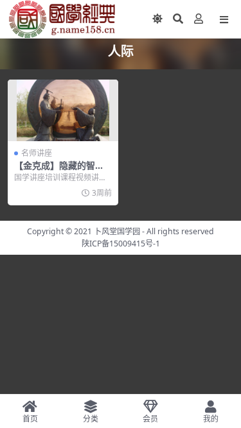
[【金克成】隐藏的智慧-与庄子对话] (63, 110)
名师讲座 (36, 153)
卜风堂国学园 (117, 231)
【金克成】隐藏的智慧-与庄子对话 (60, 170)
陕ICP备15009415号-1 (121, 243)
